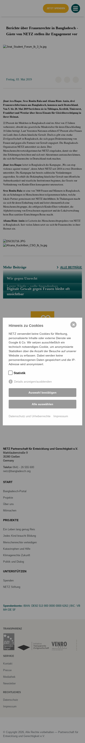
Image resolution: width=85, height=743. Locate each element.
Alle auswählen (42, 404)
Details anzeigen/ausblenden (33, 381)
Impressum (60, 416)
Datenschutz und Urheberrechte (30, 416)
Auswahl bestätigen (42, 392)
